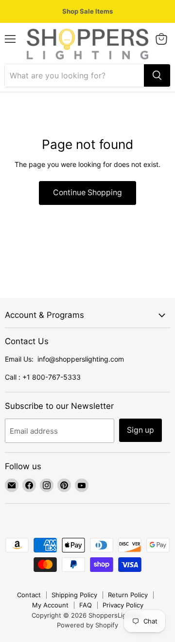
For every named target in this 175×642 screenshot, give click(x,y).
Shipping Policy (74, 595)
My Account (50, 605)
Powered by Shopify (87, 625)
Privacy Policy (123, 605)
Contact (29, 595)
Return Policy (128, 595)
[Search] (157, 75)
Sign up (140, 430)
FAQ (85, 605)
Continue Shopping (87, 192)
